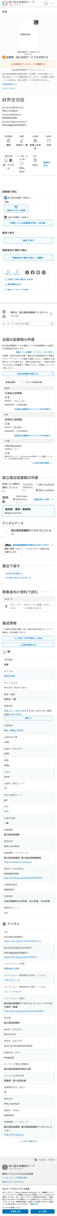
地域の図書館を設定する (27, 373)
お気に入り (8, 274)
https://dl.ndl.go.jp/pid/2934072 (20, 957)
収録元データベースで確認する (30, 64)
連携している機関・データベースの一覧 (33, 352)
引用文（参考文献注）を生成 (20, 279)
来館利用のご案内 (41, 499)
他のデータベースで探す (18, 289)
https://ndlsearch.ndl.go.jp (18, 862)
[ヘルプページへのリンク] (31, 53)
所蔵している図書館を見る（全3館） (28, 222)
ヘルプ (48, 364)
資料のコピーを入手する (13, 1181)
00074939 (16, 714)
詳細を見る (46, 164)
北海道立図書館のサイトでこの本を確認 (31, 409)
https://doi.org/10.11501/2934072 (21, 941)
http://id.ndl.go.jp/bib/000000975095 (23, 877)
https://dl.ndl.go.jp (13, 1134)
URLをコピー (17, 274)
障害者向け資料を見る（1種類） (28, 257)
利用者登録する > (9, 84)
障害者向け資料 (12, 968)
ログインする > (8, 88)
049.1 (7, 811)
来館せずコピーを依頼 (16, 210)
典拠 (27, 718)
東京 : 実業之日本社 (13, 730)
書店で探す (28, 240)
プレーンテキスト (15, 606)
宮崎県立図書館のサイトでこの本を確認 (31, 435)
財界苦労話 (9, 676)
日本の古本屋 (13, 573)
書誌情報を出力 (14, 284)
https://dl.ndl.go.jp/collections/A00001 (24, 1011)
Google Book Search (17, 577)
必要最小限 (15, 1211)
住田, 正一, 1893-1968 (15, 710)
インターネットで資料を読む (14, 1177)
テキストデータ (12, 980)
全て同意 (42, 1211)
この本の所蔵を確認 (40, 462)
